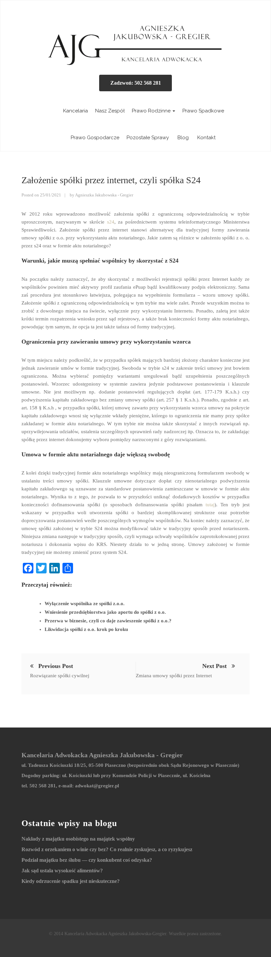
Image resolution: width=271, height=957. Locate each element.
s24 (109, 222)
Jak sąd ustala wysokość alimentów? (62, 870)
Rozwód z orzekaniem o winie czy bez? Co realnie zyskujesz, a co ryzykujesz (106, 849)
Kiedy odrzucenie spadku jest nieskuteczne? (70, 881)
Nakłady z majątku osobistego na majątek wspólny (78, 839)
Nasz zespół (110, 111)
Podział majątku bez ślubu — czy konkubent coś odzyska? (86, 860)
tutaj (210, 504)
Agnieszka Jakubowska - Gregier (104, 194)
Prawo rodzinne (152, 111)
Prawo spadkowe (203, 111)
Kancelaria (75, 111)
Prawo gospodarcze (95, 138)
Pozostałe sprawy (148, 138)
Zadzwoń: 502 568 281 (135, 83)
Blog (182, 138)
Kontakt (205, 138)
